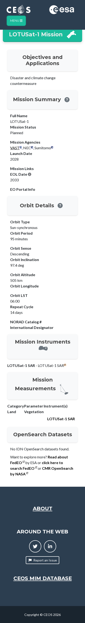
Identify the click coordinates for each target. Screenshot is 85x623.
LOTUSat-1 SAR (61, 418)
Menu (15, 20)
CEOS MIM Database (42, 578)
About (42, 508)
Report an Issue (45, 560)
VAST (15, 147)
